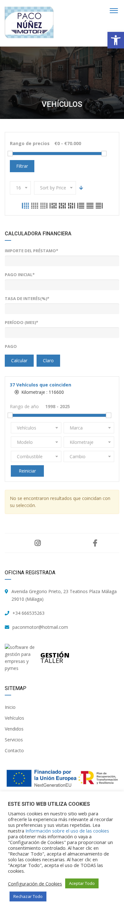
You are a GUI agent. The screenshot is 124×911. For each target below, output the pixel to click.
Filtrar (22, 166)
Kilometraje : (42, 392)
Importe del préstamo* (31, 250)
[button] (115, 40)
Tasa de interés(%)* (27, 298)
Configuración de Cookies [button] (35, 883)
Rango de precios (30, 143)
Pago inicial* (20, 274)
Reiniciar (27, 471)
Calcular (19, 360)
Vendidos (14, 729)
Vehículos (14, 718)
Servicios (14, 740)
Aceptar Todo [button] (82, 883)
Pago (11, 346)
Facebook (95, 543)
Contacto (14, 750)
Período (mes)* (21, 322)
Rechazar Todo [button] (28, 896)
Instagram (38, 543)
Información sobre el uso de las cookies (67, 830)
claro (48, 360)
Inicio (10, 707)
